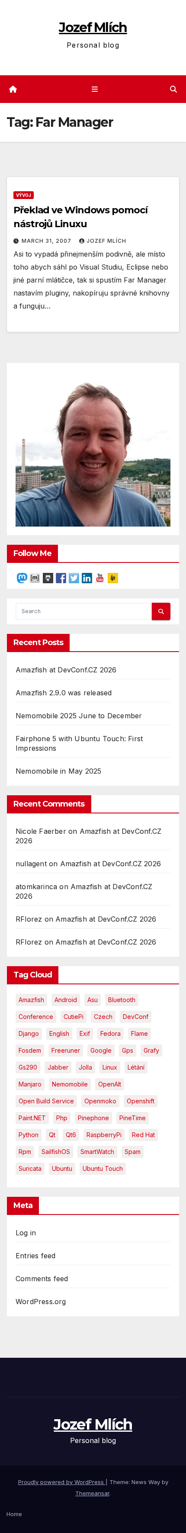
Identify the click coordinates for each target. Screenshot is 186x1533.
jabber (58, 1067)
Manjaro (30, 1084)
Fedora (110, 1033)
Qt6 (71, 1134)
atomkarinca (36, 886)
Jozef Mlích (93, 27)
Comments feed (42, 1278)
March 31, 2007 (47, 241)
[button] (173, 89)
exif (85, 1033)
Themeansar (92, 1493)
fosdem (30, 1050)
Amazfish (31, 999)
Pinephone (93, 1118)
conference (36, 1016)
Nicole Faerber (41, 831)
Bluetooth (121, 999)
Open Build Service (46, 1101)
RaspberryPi (104, 1134)
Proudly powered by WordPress (62, 1481)
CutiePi (73, 1016)
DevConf (135, 1016)
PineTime (132, 1118)
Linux (110, 1067)
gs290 (28, 1067)
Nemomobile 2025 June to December (79, 715)
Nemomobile (70, 1084)
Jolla (85, 1067)
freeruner (65, 1050)
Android (66, 999)
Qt (52, 1134)
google (101, 1050)
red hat (143, 1134)
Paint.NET (32, 1118)
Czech (103, 1016)
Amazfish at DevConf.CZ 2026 (66, 669)
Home (14, 1514)
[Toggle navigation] (94, 89)
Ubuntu (62, 1168)
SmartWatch (97, 1151)
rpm (25, 1151)
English (59, 1033)
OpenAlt (109, 1084)
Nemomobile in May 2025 (58, 771)
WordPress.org (41, 1301)
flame (139, 1033)
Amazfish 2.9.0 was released (64, 692)
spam (133, 1151)
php (61, 1118)
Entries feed (35, 1255)
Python (28, 1134)
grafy (151, 1050)
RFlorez (29, 919)
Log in (26, 1232)
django (29, 1033)
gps (127, 1050)
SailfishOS (56, 1151)
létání (136, 1067)
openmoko (100, 1101)
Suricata (30, 1168)
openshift (140, 1101)
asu (92, 999)
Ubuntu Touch (103, 1168)
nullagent (31, 863)
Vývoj (23, 195)
